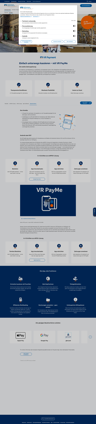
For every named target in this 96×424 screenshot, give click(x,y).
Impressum (35, 16)
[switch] (74, 26)
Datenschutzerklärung (25, 16)
